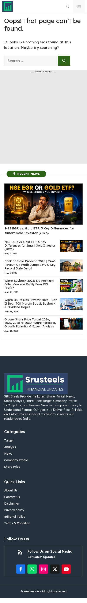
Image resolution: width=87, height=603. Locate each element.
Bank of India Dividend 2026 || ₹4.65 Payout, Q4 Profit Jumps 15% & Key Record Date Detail (30, 264)
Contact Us (12, 497)
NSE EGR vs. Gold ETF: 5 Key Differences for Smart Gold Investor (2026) (29, 245)
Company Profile (16, 460)
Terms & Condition (17, 523)
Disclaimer (11, 503)
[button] (67, 6)
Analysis (10, 447)
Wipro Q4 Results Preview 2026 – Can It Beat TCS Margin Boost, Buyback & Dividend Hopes (30, 303)
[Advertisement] (43, 120)
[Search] (64, 61)
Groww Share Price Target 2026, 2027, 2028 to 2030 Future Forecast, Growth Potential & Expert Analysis (30, 322)
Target (9, 440)
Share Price (12, 467)
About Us (10, 490)
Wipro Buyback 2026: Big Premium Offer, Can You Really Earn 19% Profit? (29, 284)
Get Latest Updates (41, 557)
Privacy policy (14, 510)
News (8, 453)
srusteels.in (31, 591)
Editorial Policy (14, 517)
